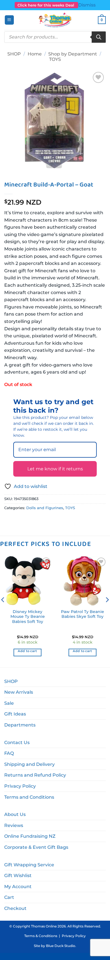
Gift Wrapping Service (29, 864)
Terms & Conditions (40, 936)
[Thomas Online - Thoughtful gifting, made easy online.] (55, 20)
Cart (9, 897)
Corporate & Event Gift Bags (36, 847)
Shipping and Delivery (29, 764)
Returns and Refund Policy (35, 775)
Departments (20, 725)
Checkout (15, 908)
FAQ (9, 753)
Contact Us (17, 742)
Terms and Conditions (29, 797)
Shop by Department (72, 54)
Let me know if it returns (55, 469)
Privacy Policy (20, 786)
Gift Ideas (15, 714)
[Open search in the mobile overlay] (55, 37)
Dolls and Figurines (44, 508)
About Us (15, 814)
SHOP (14, 54)
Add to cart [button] (27, 651)
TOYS (55, 59)
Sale (9, 703)
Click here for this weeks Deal (46, 5)
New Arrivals (18, 692)
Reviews (13, 825)
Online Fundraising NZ (30, 836)
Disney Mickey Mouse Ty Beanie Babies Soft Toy (27, 616)
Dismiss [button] (87, 5)
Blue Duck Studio (60, 946)
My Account (18, 886)
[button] (9, 20)
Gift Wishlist (18, 875)
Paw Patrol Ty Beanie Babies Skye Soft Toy (82, 614)
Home (35, 54)
